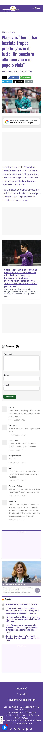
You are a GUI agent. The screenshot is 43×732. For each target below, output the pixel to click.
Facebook (14, 77)
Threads (20, 81)
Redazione (6, 71)
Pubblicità (22, 688)
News (12, 32)
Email (30, 81)
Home (4, 32)
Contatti (21, 694)
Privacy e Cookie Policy (21, 699)
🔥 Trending (7, 599)
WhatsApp (26, 77)
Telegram (8, 81)
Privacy (1, 720)
